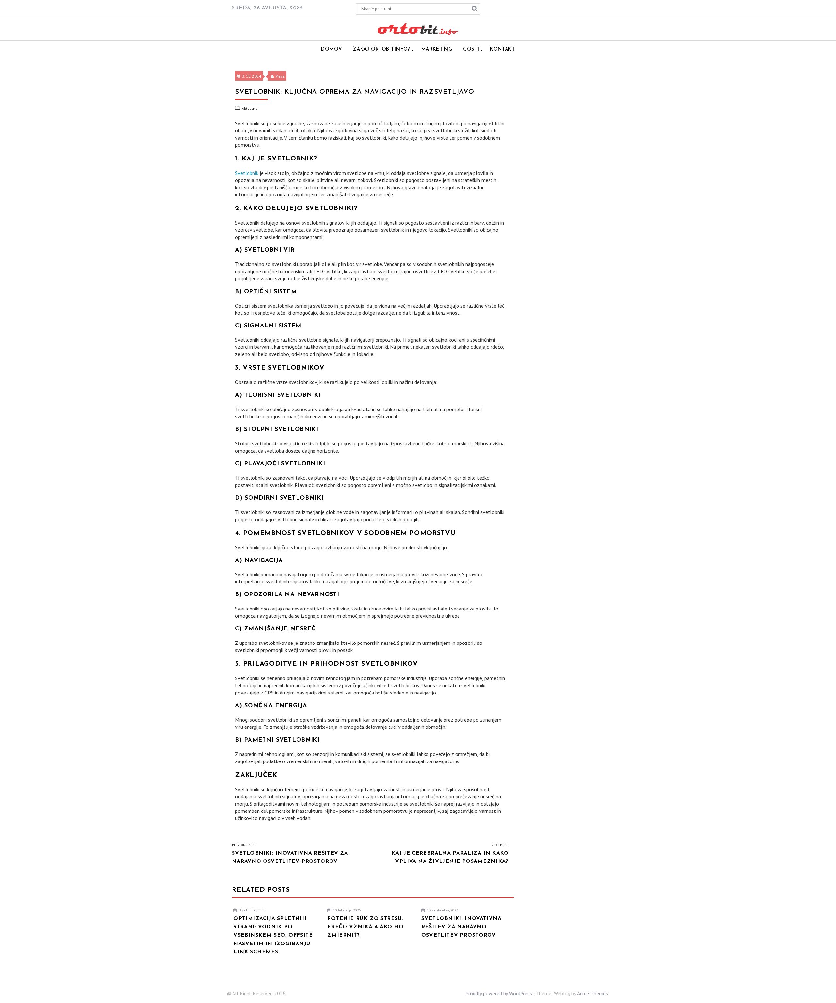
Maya (280, 76)
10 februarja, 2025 (346, 910)
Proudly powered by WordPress (498, 993)
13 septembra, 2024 (442, 910)
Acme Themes (592, 993)
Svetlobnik (246, 173)
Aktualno (250, 108)
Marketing (436, 49)
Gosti (471, 49)
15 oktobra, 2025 (251, 910)
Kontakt (502, 49)
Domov (331, 49)
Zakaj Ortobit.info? (381, 49)
